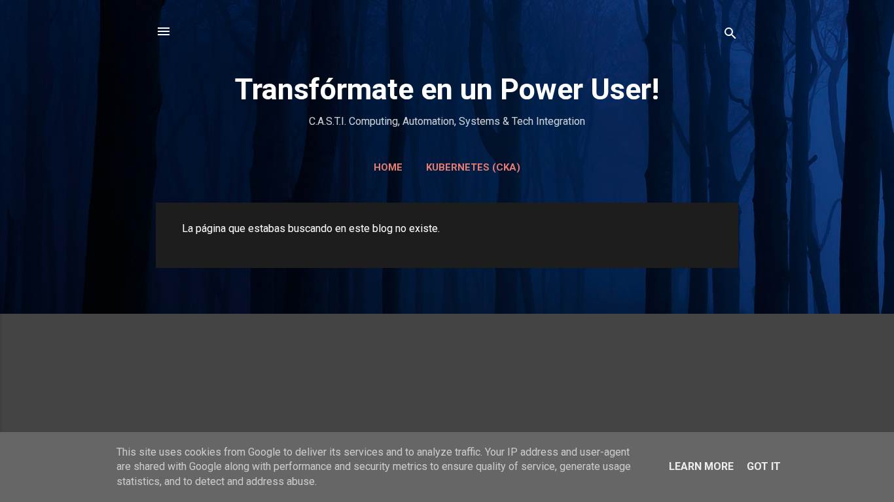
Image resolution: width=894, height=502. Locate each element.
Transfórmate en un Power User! (447, 89)
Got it (764, 466)
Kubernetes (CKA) (473, 167)
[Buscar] (730, 36)
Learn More (701, 466)
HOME (388, 167)
